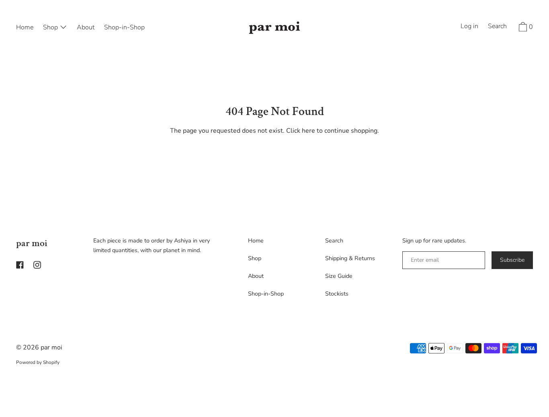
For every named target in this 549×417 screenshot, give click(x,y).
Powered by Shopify (37, 362)
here (308, 130)
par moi (31, 243)
